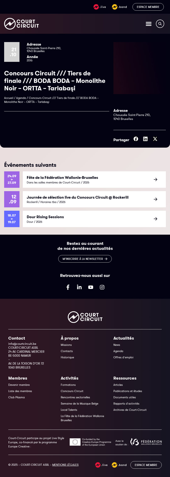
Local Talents (69, 410)
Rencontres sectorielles (75, 397)
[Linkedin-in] (79, 287)
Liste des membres (20, 391)
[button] (136, 138)
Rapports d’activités (126, 403)
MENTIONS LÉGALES (65, 465)
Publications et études (127, 391)
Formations (68, 385)
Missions (66, 345)
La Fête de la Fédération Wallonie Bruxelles (82, 418)
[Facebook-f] (68, 287)
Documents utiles (124, 397)
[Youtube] (91, 287)
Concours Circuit (72, 391)
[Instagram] (102, 287)
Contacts (67, 351)
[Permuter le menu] (149, 24)
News (116, 345)
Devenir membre (19, 385)
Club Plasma (16, 397)
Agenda (21, 98)
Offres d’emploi (123, 357)
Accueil (8, 98)
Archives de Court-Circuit (130, 410)
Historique (67, 357)
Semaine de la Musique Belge (79, 403)
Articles (118, 385)
